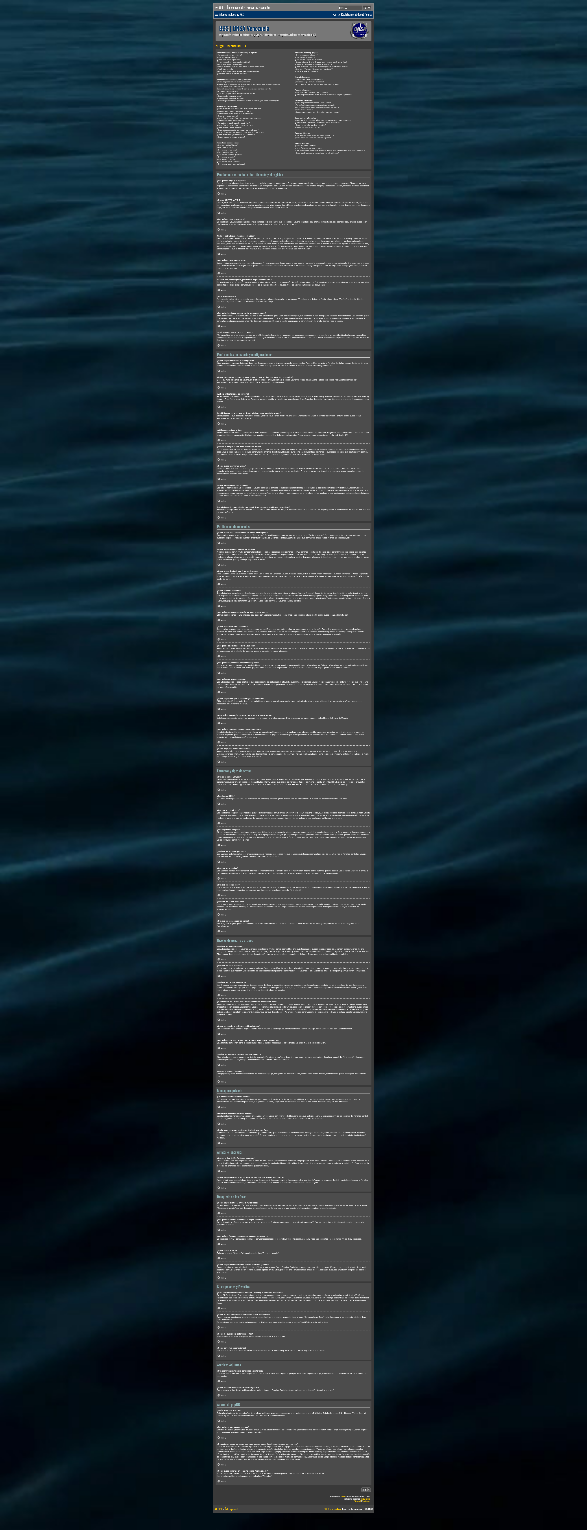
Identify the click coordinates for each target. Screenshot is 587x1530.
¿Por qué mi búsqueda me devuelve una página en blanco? (317, 107)
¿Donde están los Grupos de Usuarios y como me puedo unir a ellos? (321, 62)
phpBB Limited (316, 1413)
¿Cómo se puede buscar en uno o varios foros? (313, 103)
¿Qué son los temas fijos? (226, 159)
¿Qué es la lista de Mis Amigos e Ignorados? (311, 92)
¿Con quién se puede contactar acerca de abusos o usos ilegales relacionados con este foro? (330, 150)
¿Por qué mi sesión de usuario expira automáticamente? (238, 71)
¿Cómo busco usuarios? (304, 110)
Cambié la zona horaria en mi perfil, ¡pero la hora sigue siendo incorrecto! (244, 89)
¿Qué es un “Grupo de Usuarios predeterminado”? (314, 69)
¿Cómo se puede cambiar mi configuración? (233, 82)
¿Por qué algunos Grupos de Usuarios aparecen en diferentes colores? (321, 67)
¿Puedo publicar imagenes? (227, 152)
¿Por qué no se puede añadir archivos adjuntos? (235, 125)
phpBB (344, 435)
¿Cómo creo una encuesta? (227, 116)
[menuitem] (240, 14)
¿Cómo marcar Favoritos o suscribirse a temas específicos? (317, 123)
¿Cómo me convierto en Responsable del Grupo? (313, 64)
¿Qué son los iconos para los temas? (231, 164)
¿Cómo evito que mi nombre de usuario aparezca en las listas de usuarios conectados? (249, 84)
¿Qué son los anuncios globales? (229, 155)
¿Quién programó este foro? (305, 146)
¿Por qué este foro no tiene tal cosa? (308, 148)
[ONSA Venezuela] (352, 31)
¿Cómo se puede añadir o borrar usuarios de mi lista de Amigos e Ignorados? (323, 95)
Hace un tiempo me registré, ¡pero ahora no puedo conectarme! (240, 67)
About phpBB (264, 1416)
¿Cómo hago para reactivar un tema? (231, 137)
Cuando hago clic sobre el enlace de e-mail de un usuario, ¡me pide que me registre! (248, 101)
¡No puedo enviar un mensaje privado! (309, 79)
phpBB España (365, 1499)
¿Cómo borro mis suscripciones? (307, 127)
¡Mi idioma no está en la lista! (227, 91)
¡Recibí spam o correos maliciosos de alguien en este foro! (317, 84)
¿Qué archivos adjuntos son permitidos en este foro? (314, 135)
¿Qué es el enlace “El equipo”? (306, 71)
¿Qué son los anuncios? (226, 157)
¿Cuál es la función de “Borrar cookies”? (232, 74)
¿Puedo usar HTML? (225, 147)
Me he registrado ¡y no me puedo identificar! (233, 62)
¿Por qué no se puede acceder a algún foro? (233, 123)
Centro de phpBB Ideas (335, 1430)
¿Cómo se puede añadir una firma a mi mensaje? (235, 113)
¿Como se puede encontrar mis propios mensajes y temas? (317, 112)
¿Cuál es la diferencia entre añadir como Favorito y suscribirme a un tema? (323, 120)
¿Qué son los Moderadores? (305, 57)
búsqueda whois (264, 1449)
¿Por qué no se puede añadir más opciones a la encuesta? (239, 118)
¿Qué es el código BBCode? (227, 145)
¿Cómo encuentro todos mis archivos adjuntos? (313, 138)
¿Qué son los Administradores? (306, 55)
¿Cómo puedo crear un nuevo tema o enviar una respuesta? (239, 109)
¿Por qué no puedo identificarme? (229, 64)
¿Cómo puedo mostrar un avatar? (229, 96)
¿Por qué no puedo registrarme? (229, 60)
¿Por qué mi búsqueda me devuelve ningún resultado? (315, 105)
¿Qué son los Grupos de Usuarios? (308, 60)
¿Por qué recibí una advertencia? (229, 128)
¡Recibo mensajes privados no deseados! (310, 82)
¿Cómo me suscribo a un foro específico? (310, 125)
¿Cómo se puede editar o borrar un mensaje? (234, 111)
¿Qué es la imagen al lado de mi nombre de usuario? (236, 94)
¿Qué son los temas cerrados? (228, 162)
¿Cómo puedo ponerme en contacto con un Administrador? (317, 153)
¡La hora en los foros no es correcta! (230, 86)
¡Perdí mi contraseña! (225, 69)
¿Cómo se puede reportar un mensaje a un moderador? (237, 130)
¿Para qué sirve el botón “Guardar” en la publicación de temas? (240, 132)
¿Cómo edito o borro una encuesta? (230, 120)
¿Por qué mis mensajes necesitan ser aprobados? (236, 135)
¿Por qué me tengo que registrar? (229, 55)
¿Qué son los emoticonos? (227, 150)
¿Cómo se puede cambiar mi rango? (230, 98)
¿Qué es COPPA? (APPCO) (227, 57)
